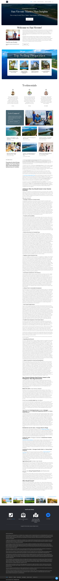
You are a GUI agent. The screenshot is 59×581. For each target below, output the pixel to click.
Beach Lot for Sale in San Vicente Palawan (13, 72)
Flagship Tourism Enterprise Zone (30, 255)
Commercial (15, 496)
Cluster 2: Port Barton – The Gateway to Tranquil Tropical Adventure (12, 138)
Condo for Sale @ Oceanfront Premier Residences (24, 72)
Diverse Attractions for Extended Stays (31, 232)
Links (18, 579)
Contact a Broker (13, 121)
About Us (26, 44)
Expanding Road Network (28, 339)
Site (14, 579)
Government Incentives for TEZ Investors (32, 272)
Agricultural (27, 496)
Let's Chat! (48, 518)
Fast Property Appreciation (29, 304)
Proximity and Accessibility (28, 215)
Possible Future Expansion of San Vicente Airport (33, 319)
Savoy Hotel (24, 452)
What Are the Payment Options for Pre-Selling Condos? (45, 154)
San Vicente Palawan (11, 140)
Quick (17, 579)
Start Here (29, 19)
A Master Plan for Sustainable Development (32, 288)
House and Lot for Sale (41, 496)
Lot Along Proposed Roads (52, 496)
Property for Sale (19, 496)
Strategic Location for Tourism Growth (31, 199)
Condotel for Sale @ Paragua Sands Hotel (34, 72)
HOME (7, 577)
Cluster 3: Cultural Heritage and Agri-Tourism (29, 138)
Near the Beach (8, 496)
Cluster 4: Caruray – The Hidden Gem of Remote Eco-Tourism (45, 138)
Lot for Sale (4, 496)
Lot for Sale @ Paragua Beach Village (45, 72)
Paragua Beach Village (45, 429)
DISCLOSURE (19, 577)
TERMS (15, 577)
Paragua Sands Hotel (46, 451)
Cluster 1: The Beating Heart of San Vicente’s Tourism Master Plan (29, 154)
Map (15, 579)
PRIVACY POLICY (29, 577)
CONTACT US (35, 577)
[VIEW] (13, 519)
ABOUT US (10, 577)
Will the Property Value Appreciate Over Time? (11, 154)
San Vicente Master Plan (9, 579)
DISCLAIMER (24, 577)
